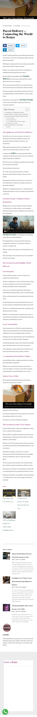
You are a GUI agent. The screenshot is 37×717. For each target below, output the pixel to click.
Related (9, 126)
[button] (9, 45)
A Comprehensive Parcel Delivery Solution (16, 121)
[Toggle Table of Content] (26, 109)
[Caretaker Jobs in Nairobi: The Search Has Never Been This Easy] (24, 493)
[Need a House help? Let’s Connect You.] (9, 493)
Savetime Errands (26, 99)
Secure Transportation (11, 119)
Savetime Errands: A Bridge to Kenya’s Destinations (16, 114)
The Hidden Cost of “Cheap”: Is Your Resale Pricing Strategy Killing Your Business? (22, 581)
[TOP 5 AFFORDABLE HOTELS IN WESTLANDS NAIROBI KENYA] (9, 515)
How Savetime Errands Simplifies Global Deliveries (16, 116)
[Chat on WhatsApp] (5, 712)
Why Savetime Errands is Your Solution (14, 125)
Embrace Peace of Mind (12, 123)
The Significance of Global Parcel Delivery (14, 112)
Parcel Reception (10, 118)
